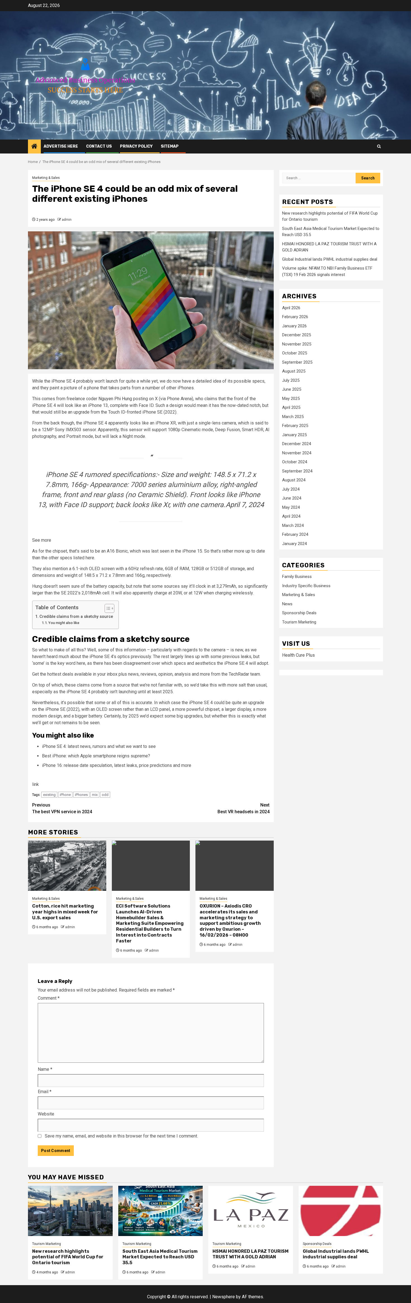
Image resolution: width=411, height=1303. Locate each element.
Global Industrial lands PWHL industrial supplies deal (329, 259)
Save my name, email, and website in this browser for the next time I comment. (121, 1136)
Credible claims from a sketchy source (76, 616)
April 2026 (291, 307)
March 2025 (293, 416)
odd (105, 795)
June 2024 (291, 498)
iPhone (65, 795)
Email (44, 1091)
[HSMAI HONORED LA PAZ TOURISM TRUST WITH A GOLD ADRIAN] (250, 1211)
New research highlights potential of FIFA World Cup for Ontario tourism (67, 1257)
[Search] (378, 146)
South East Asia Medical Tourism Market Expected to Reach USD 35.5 (160, 1257)
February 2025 (295, 425)
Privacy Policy (136, 146)
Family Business (297, 576)
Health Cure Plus (298, 655)
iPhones (81, 795)
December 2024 (296, 444)
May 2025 (291, 398)
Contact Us (99, 146)
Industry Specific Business (306, 586)
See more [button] (41, 540)
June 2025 (291, 389)
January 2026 (294, 325)
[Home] (34, 147)
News (287, 604)
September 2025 (297, 362)
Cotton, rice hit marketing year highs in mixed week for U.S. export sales (65, 911)
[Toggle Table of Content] (106, 608)
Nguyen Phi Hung (115, 398)
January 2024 (294, 543)
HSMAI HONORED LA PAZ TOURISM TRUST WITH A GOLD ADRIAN (250, 1254)
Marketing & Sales (46, 178)
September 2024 (297, 471)
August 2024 (293, 480)
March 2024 (293, 525)
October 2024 (294, 462)
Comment (49, 998)
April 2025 (291, 407)
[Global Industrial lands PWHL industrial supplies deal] (341, 1211)
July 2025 (290, 380)
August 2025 (293, 371)
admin (67, 220)
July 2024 (290, 489)
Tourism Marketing (299, 622)
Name (45, 1069)
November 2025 (296, 344)
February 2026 (295, 317)
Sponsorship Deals (299, 613)
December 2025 (296, 335)
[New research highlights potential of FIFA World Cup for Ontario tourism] (70, 1211)
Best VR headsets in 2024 (244, 808)
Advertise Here (61, 146)
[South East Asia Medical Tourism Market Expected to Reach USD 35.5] (160, 1211)
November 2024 (296, 452)
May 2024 (291, 507)
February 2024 (295, 534)
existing (49, 795)
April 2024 (291, 516)
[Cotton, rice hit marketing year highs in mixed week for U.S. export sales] (67, 866)
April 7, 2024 (245, 505)
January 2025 (294, 434)
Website (46, 1114)
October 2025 (294, 353)
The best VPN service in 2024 (62, 808)
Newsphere (223, 1296)
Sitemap (170, 146)
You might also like (63, 623)
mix (95, 795)
